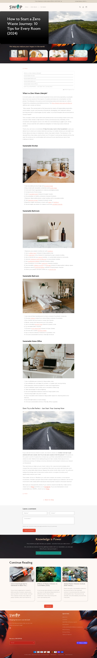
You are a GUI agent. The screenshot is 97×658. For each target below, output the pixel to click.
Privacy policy (61, 654)
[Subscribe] (59, 553)
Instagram (47, 487)
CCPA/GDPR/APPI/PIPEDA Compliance (72, 627)
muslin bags (53, 188)
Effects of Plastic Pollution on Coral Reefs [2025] (47, 584)
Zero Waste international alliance (62, 103)
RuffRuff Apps (67, 89)
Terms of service (68, 654)
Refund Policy (66, 629)
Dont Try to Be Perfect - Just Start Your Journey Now (38, 86)
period (40, 257)
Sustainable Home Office (31, 84)
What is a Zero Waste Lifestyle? (32, 73)
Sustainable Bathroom (30, 78)
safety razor (32, 253)
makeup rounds (38, 265)
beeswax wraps (33, 200)
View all (48, 606)
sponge (48, 265)
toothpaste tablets (34, 261)
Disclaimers (65, 624)
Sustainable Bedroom (30, 81)
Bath (52, 59)
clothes (32, 318)
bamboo (56, 202)
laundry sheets (42, 330)
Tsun (73, 89)
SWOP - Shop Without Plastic (34, 654)
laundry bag (38, 324)
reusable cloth (33, 194)
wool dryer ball (35, 328)
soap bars (31, 255)
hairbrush (44, 263)
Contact (64, 619)
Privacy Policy (66, 632)
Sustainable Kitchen (29, 75)
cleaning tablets (39, 267)
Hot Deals (13, 59)
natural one (52, 269)
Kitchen (33, 59)
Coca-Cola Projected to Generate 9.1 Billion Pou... (19, 584)
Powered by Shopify (45, 654)
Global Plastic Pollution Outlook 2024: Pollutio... (74, 584)
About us (64, 617)
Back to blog (49, 500)
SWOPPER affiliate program (69, 622)
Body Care (73, 59)
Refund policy (54, 654)
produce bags (48, 186)
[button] (27, 7)
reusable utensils (57, 204)
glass (49, 202)
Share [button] (25, 68)
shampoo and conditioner (38, 259)
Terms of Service (67, 634)
